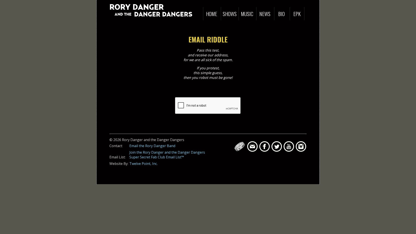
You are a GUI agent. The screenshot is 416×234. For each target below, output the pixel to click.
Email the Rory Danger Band (152, 145)
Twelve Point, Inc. (143, 163)
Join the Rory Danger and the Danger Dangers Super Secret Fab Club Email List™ (167, 154)
